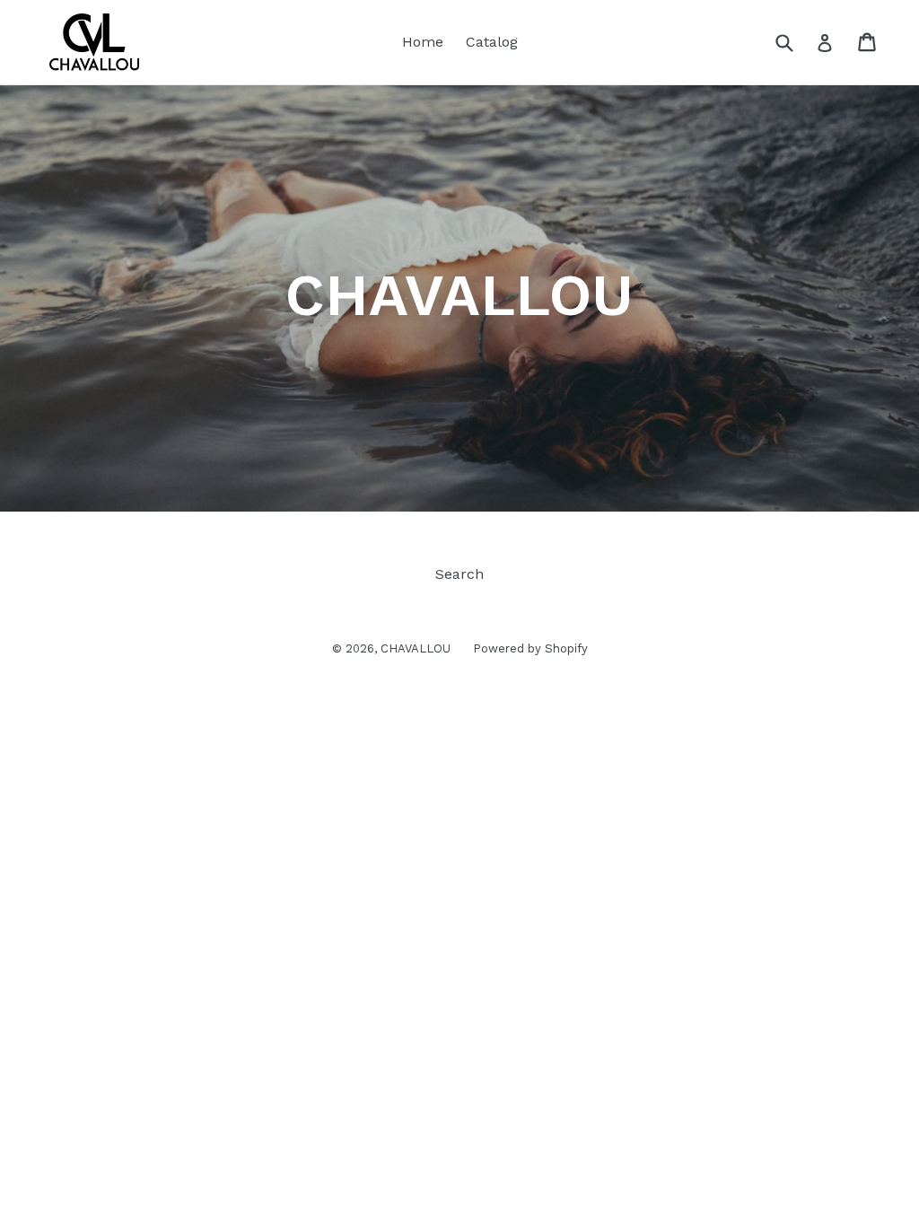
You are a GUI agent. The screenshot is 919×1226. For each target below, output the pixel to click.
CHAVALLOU (416, 648)
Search (459, 573)
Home (422, 41)
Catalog (492, 41)
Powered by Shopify (530, 648)
